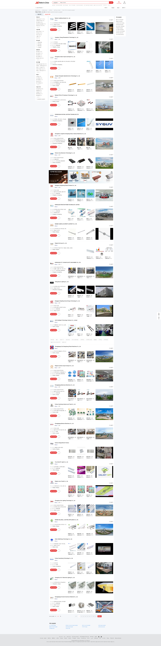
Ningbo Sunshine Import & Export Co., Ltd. (64, 365)
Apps (118, 7)
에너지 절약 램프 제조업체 (88, 5)
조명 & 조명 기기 (40, 19)
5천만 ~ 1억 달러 (40, 67)
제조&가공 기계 (40, 25)
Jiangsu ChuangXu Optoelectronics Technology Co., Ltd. (67, 76)
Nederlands (96, 638)
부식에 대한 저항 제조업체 (121, 34)
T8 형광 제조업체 (119, 27)
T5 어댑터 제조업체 (120, 29)
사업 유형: (52, 42)
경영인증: (52, 63)
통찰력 (96, 636)
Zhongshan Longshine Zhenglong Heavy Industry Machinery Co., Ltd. (70, 133)
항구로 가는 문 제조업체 (86, 625)
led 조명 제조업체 (59, 5)
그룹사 (38, 36)
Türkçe (108, 638)
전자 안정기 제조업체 (120, 26)
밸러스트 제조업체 (119, 19)
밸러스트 (64, 342)
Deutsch (69, 638)
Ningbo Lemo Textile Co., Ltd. (61, 481)
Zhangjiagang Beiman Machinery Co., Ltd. (64, 423)
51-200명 (39, 78)
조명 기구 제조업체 (72, 5)
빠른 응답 (39, 44)
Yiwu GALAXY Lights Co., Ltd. (61, 462)
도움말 (112, 7)
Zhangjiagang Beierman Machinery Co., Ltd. (65, 385)
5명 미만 (38, 81)
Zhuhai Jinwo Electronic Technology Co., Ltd (65, 153)
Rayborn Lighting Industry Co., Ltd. (62, 18)
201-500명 (39, 79)
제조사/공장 (40, 31)
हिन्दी (100, 638)
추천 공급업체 (119, 17)
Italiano (78, 638)
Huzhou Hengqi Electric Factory (62, 442)
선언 (64, 636)
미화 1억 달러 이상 (40, 68)
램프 (57, 339)
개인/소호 (39, 34)
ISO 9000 (39, 54)
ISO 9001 (39, 51)
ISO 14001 (39, 53)
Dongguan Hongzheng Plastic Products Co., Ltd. (65, 185)
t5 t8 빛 (100, 339)
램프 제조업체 (65, 5)
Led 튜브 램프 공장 (101, 626)
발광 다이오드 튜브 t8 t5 (55, 342)
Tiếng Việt (112, 638)
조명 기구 (62, 339)
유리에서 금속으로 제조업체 (121, 32)
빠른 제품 (91, 636)
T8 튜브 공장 (68, 628)
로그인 (124, 3)
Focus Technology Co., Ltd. (81, 640)
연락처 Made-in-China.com (84, 636)
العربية (92, 638)
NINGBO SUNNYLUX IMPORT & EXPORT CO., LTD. (66, 224)
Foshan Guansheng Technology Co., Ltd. (64, 558)
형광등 (95, 339)
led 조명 (52, 339)
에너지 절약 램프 (75, 339)
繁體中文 (53, 638)
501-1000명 (39, 83)
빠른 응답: (52, 24)
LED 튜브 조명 (89, 339)
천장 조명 (68, 339)
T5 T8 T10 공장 (84, 626)
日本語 (57, 638)
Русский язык (83, 638)
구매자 (105, 7)
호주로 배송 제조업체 (102, 625)
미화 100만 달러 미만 (41, 64)
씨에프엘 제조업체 (119, 24)
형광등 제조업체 (119, 21)
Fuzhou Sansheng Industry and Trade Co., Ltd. (65, 404)
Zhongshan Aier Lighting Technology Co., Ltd (65, 500)
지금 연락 (54, 29)
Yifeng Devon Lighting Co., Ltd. (62, 281)
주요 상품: (52, 22)
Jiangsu (39, 92)
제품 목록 (39, 14)
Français (61, 638)
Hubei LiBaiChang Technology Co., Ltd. (63, 539)
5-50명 (38, 76)
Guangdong (39, 88)
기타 (38, 38)
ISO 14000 (39, 56)
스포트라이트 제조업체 (120, 23)
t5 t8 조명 (106, 339)
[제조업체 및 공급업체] (42, 2)
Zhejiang (39, 90)
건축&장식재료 (40, 20)
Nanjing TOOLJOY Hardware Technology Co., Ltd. (66, 95)
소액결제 (39, 47)
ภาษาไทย (103, 638)
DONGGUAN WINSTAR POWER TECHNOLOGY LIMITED (67, 204)
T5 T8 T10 (105, 5)
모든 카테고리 (39, 7)
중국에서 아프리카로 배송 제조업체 (72, 625)
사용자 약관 (69, 636)
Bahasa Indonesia (118, 638)
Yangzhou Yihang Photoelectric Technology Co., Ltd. (66, 37)
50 (60, 616)
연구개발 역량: (53, 45)
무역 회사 (39, 33)
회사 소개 (60, 636)
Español (65, 638)
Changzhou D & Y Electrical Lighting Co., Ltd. (65, 577)
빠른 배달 (39, 45)
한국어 (88, 638)
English (45, 638)
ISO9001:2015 (40, 58)
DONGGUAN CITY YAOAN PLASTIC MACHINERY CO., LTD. (68, 262)
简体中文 (49, 638)
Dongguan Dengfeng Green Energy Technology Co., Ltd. (67, 301)
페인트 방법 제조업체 (69, 626)
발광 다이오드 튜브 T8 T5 (98, 5)
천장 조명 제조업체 (79, 5)
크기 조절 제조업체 (52, 625)
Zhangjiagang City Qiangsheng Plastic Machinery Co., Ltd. (68, 346)
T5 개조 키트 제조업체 (120, 31)
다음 (99, 616)
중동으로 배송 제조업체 (53, 626)
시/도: (51, 26)
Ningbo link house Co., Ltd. (61, 243)
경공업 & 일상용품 (41, 23)
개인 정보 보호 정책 (75, 636)
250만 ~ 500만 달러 (41, 70)
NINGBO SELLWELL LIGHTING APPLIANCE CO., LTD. (66, 519)
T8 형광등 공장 (51, 628)
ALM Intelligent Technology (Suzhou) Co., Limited (66, 320)
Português (74, 638)
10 (55, 616)
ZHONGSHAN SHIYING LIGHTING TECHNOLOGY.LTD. (67, 114)
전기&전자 (39, 22)
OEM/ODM (39, 42)
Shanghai (39, 95)
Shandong (39, 93)
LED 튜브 (82, 339)
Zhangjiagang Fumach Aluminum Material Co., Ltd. (66, 596)
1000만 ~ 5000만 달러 (41, 65)
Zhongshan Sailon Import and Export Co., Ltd (65, 56)
